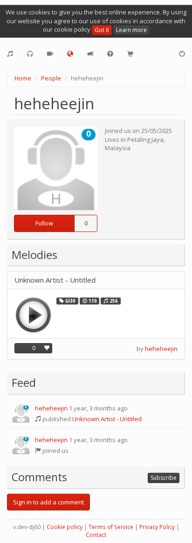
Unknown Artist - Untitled (55, 280)
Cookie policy (64, 527)
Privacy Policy (157, 527)
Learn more (131, 30)
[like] (46, 348)
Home (22, 78)
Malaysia (117, 148)
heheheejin (161, 348)
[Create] (10, 54)
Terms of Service (111, 527)
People (51, 78)
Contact (96, 535)
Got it (102, 30)
